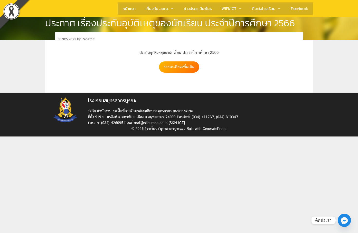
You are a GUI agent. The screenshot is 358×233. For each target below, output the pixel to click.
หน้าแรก (129, 8)
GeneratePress (214, 128)
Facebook (299, 8)
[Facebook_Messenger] (344, 220)
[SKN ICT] (177, 123)
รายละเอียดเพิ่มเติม (179, 67)
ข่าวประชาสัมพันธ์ (198, 8)
